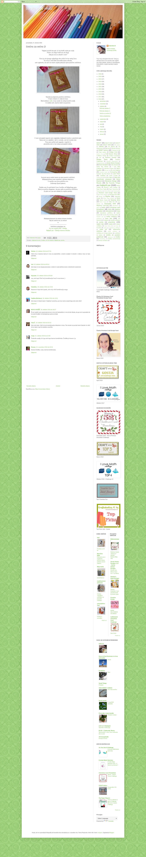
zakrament (110, 237)
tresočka (99, 227)
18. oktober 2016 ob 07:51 (43, 251)
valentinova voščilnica (114, 227)
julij (101, 124)
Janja (32, 336)
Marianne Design (111, 181)
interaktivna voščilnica (106, 213)
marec (102, 129)
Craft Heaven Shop (111, 154)
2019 (100, 91)
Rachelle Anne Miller (114, 194)
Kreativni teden (104, 172)
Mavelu (99, 183)
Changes (101, 685)
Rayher (107, 196)
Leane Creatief (113, 175)
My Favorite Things (113, 183)
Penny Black (107, 191)
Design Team (102, 159)
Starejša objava (85, 386)
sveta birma (108, 226)
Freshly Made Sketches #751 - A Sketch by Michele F (113, 763)
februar (102, 131)
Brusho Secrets (116, 148)
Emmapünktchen (101, 163)
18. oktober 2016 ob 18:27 (48, 309)
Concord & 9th (116, 150)
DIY (100, 157)
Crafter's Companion (114, 155)
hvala (118, 211)
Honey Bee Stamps (102, 166)
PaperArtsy (99, 191)
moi (32, 264)
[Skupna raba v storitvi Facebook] (54, 238)
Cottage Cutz (113, 152)
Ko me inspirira (50, 240)
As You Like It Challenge (106, 747)
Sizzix (118, 198)
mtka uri (101, 643)
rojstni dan (100, 224)
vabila (105, 227)
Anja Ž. (33, 322)
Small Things (103, 683)
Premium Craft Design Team (108, 193)
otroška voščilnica (115, 220)
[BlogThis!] (50, 238)
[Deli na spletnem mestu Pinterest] (56, 238)
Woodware (115, 205)
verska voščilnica (112, 231)
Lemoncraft (99, 177)
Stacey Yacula (104, 200)
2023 (100, 81)
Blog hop (107, 148)
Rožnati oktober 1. (105, 111)
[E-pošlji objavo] (44, 237)
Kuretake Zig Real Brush (103, 173)
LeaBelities (102, 175)
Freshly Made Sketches (106, 760)
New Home (113, 633)
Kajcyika (33, 275)
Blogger (111, 832)
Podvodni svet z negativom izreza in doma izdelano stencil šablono (101, 560)
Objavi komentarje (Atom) (42, 389)
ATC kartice (117, 144)
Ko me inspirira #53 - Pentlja (58, 228)
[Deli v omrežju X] (52, 238)
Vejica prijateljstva (105, 116)
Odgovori (33, 258)
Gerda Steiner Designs (113, 163)
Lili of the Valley (108, 177)
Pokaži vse (104, 620)
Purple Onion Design (102, 194)
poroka (62, 240)
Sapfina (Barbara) (36, 298)
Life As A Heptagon (105, 726)
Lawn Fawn (116, 174)
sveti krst (115, 226)
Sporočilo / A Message (104, 727)
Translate (111, 821)
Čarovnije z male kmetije (106, 713)
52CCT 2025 (107, 145)
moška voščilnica (111, 216)
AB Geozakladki (103, 737)
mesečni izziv (100, 216)
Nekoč (109, 659)
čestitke (43, 240)
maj (101, 126)
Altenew (101, 146)
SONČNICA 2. (100, 578)
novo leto (108, 218)
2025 (100, 76)
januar (102, 134)
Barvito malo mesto (39, 9)
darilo (109, 209)
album (98, 207)
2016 (100, 99)
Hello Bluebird (114, 164)
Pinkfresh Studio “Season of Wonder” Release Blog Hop (115, 555)
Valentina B (112, 46)
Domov (58, 386)
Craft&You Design (101, 155)
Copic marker (102, 152)
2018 (100, 94)
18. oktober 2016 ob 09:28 (44, 275)
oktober (102, 106)
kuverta (104, 214)
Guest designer (103, 165)
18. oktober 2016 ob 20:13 (43, 322)
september (103, 119)
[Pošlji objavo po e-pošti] (48, 238)
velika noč (103, 229)
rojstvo (111, 224)
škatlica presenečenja (114, 238)
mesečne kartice (113, 214)
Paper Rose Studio (102, 189)
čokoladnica (102, 238)
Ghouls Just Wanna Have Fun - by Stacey (115, 572)
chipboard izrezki (36, 240)
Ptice (109, 672)
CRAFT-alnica (103, 150)
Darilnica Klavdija (110, 157)
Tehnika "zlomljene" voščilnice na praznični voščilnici (100, 597)
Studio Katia (103, 201)
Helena (33, 251)
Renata (33, 347)
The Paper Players (104, 798)
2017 (100, 96)
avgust (102, 121)
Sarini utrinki (102, 700)
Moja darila (100, 566)
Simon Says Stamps (108, 198)
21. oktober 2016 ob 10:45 (42, 336)
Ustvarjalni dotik (110, 203)
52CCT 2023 (109, 143)
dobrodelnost (110, 211)
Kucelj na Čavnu (103, 738)
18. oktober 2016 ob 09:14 (41, 264)
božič (103, 207)
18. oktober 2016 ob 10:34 (45, 287)
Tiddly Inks (112, 201)
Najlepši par (57, 240)
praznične (111, 222)
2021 (100, 86)
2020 (100, 89)
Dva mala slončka (112, 689)
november (103, 104)
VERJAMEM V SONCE (105, 688)
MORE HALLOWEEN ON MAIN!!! (114, 612)
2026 (100, 74)
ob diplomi (105, 220)
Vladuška (34, 287)
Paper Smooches (113, 189)
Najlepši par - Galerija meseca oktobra (58, 230)
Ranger (100, 196)
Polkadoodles (116, 191)
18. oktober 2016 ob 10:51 (50, 298)
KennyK (107, 170)
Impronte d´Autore (109, 168)
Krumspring (113, 172)
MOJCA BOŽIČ (35, 309)
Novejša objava (31, 386)
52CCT (99, 143)
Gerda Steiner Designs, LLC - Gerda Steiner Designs (115, 565)
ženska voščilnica (103, 240)
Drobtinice (102, 670)
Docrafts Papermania (112, 161)
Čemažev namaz (112, 715)
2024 (100, 79)
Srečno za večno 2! (105, 113)
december (103, 101)
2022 (100, 84)
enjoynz (100, 832)
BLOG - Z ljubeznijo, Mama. (107, 730)
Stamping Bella (115, 200)
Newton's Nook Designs (111, 187)
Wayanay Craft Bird (103, 205)
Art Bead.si (111, 146)
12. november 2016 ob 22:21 (44, 347)
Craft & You (100, 154)
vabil (50, 101)
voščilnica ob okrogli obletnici (104, 233)
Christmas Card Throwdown (107, 773)
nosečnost (99, 218)
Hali (98, 537)
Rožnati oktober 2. (105, 108)
